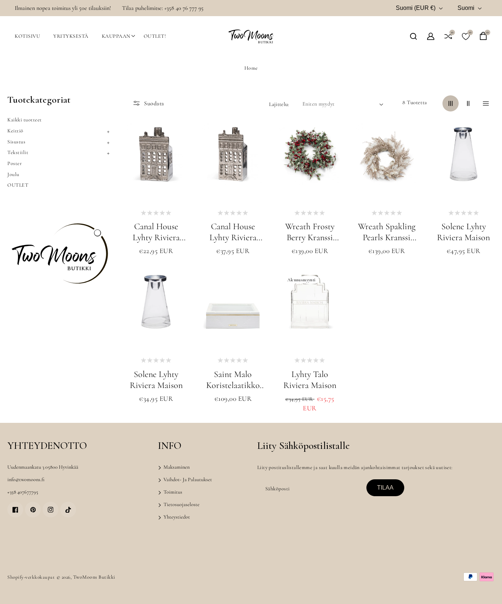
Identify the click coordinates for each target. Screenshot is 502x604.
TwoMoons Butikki (94, 577)
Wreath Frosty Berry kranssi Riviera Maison (309, 232)
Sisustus (16, 142)
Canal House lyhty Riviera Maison (156, 232)
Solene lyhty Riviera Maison (463, 232)
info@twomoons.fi (25, 479)
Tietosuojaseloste (181, 504)
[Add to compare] (177, 176)
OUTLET (17, 185)
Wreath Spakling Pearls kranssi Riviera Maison (386, 232)
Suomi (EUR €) (415, 8)
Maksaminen (176, 467)
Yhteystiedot (176, 517)
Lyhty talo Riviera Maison (309, 380)
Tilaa (385, 487)
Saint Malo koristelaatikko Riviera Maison (233, 380)
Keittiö (15, 131)
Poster (14, 163)
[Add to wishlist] (177, 157)
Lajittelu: (279, 104)
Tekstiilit (17, 152)
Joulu (13, 174)
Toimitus (172, 492)
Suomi (466, 8)
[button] (413, 36)
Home (251, 68)
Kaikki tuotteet (24, 120)
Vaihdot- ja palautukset (187, 479)
